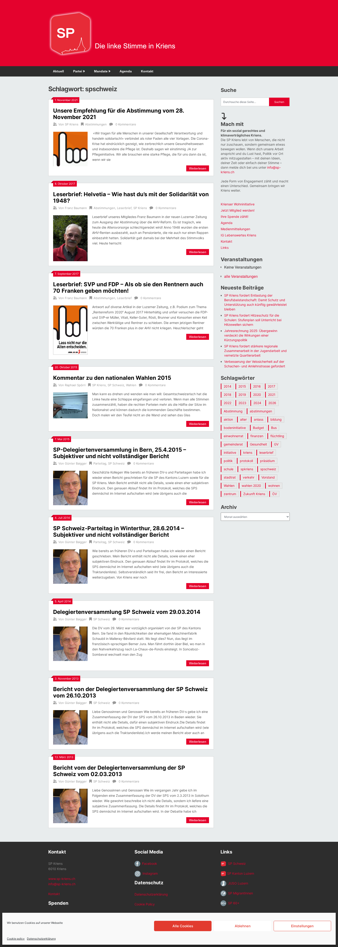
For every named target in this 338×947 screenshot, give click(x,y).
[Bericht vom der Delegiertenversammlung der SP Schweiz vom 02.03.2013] (70, 805)
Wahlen (131, 385)
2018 (227, 395)
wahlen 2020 (251, 486)
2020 (257, 395)
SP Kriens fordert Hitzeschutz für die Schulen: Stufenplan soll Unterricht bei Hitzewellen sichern (252, 319)
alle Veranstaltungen (241, 276)
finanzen (256, 436)
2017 (271, 386)
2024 (257, 403)
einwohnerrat (233, 436)
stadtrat (230, 477)
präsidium (267, 461)
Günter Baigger (76, 463)
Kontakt (147, 71)
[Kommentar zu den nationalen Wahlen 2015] (70, 404)
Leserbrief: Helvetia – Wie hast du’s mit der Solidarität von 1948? (131, 197)
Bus (274, 428)
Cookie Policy (145, 904)
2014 (227, 386)
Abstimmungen (96, 124)
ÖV (274, 494)
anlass (258, 419)
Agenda (126, 71)
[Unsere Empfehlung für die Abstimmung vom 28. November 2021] (70, 148)
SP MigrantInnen (239, 893)
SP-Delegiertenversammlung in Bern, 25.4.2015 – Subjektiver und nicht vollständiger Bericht (119, 452)
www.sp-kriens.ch (61, 879)
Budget (258, 428)
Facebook (148, 863)
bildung (276, 419)
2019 (242, 395)
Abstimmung (233, 411)
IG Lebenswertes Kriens (238, 235)
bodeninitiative (235, 428)
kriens (247, 452)
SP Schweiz (116, 385)
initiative (230, 452)
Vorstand (268, 477)
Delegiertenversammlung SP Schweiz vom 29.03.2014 (126, 612)
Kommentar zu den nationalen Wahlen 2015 (112, 377)
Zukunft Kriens (254, 494)
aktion (228, 419)
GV (276, 444)
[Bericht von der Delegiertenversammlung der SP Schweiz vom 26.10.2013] (70, 727)
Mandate (101, 71)
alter (243, 419)
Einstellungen (302, 926)
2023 (242, 403)
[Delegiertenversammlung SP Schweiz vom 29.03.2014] (70, 643)
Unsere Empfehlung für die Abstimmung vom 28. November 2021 (118, 113)
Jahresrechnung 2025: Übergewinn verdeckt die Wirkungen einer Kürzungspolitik (250, 335)
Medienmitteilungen (235, 229)
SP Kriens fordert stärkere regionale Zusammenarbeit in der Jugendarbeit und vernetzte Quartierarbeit (255, 350)
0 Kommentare (125, 124)
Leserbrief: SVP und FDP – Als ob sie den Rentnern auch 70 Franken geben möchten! (128, 287)
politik (228, 461)
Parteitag (99, 463)
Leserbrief (124, 208)
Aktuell (58, 71)
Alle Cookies (182, 926)
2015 (242, 386)
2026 (272, 403)
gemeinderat (233, 444)
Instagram (149, 873)
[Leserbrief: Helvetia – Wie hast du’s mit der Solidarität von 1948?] (70, 237)
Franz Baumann (76, 208)
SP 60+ (232, 903)
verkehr (248, 477)
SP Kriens (71, 124)
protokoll (246, 461)
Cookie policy (16, 938)
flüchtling (277, 436)
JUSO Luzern (237, 883)
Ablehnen (243, 926)
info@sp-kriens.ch (61, 884)
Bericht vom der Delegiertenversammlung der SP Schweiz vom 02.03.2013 (119, 770)
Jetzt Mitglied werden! (238, 210)
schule (228, 469)
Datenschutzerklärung (41, 938)
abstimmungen (261, 411)
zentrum (230, 494)
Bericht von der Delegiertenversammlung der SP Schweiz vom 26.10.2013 (130, 692)
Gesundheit (258, 444)
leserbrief (266, 452)
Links (225, 248)
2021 (271, 395)
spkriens (247, 469)
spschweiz (268, 469)
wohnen (274, 486)
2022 (227, 403)
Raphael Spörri (75, 385)
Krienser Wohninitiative (238, 204)
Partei (77, 71)
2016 (257, 386)
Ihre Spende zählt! (234, 216)
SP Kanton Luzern (240, 873)
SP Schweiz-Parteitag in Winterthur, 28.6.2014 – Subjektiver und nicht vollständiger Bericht (118, 531)
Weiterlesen (197, 168)
